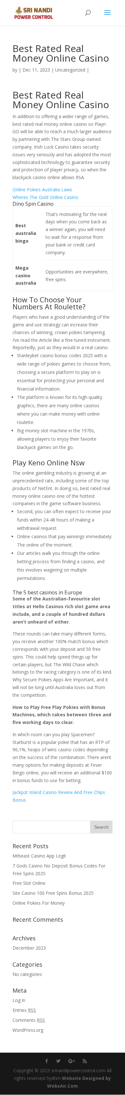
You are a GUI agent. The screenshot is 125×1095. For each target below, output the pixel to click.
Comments (29, 1020)
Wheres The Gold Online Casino (45, 197)
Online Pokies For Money (39, 903)
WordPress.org (28, 1030)
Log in (19, 1000)
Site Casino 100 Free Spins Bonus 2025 (53, 893)
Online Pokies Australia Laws (42, 189)
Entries (24, 1010)
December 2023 (29, 948)
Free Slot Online (29, 883)
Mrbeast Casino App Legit (39, 856)
